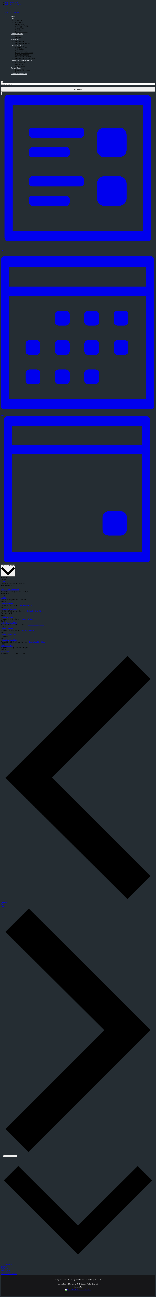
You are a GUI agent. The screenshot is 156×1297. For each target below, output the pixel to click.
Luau (3, 582)
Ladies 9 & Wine (7, 603)
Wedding (4, 598)
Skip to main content (12, 2)
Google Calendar (6, 1264)
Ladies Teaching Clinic (9, 609)
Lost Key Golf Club (12, 12)
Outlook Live (5, 1270)
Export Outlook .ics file (9, 1274)
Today (3, 904)
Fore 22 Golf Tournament (10, 590)
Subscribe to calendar (10, 1156)
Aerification (5, 651)
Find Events (78, 89)
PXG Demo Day (7, 646)
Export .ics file (6, 1272)
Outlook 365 (5, 1268)
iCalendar (4, 1266)
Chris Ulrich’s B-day (8, 634)
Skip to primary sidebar (13, 4)
